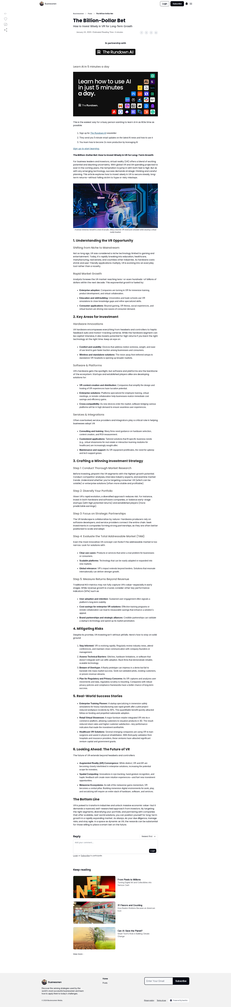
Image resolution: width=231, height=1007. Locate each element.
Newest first (147, 836)
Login (164, 4)
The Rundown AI (98, 133)
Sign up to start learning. (86, 148)
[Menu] (186, 3)
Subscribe (177, 4)
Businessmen (78, 14)
